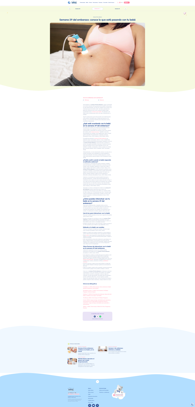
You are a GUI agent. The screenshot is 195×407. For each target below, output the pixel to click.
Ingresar (126, 2)
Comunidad (105, 2)
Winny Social (90, 392)
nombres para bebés (97, 111)
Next (126, 9)
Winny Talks (90, 402)
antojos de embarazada (88, 259)
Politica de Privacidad (103, 390)
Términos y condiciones (104, 392)
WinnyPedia (90, 398)
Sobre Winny (90, 390)
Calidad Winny (91, 400)
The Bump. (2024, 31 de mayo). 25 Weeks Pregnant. (95, 297)
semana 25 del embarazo (100, 138)
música (87, 235)
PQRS (89, 394)
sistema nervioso (95, 131)
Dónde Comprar (111, 2)
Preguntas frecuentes (92, 396)
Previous (69, 9)
